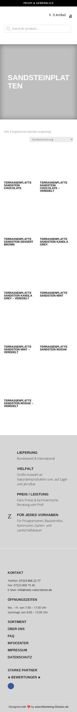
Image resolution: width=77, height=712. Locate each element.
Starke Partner (22, 670)
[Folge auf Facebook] (11, 686)
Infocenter (18, 643)
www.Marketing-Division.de (52, 706)
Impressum (17, 650)
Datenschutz (20, 657)
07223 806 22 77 (29, 580)
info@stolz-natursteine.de (34, 590)
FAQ (11, 636)
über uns (16, 629)
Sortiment (17, 622)
